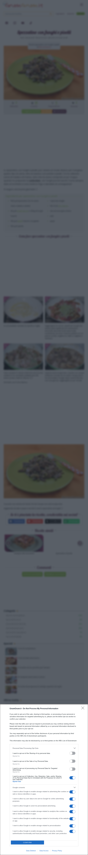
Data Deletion (31, 851)
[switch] (72, 753)
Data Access (44, 851)
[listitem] (44, 748)
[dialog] (44, 779)
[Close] (83, 709)
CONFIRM (27, 842)
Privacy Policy (57, 851)
